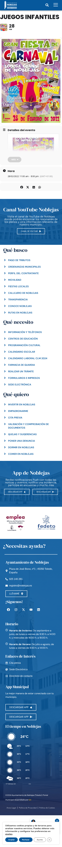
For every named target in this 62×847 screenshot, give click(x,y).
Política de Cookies (47, 807)
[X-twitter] (23, 610)
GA (30, 800)
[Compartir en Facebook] (21, 186)
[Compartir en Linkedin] (33, 186)
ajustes (8, 834)
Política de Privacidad (28, 807)
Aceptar (11, 840)
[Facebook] (8, 610)
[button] (47, 5)
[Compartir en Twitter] (27, 186)
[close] (57, 821)
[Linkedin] (39, 610)
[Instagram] (16, 610)
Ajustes (40, 840)
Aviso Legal (11, 807)
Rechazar (25, 840)
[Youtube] (31, 610)
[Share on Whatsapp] (39, 186)
